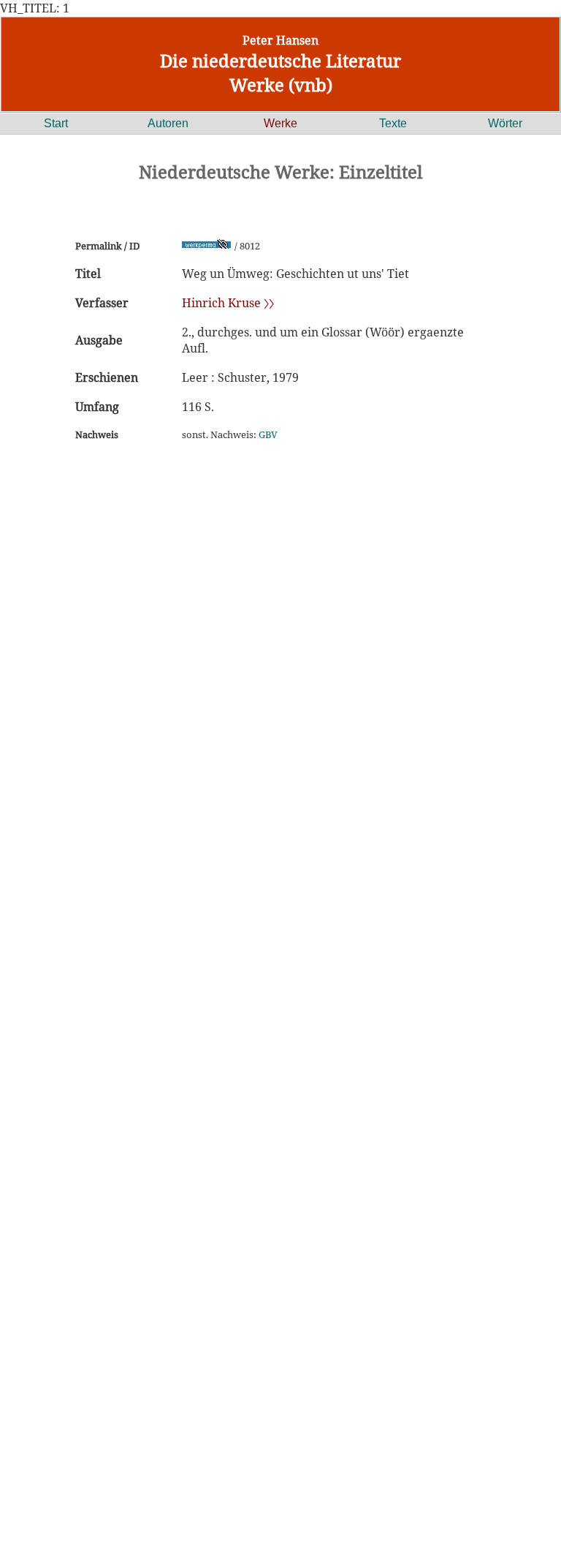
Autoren (168, 123)
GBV (268, 434)
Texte (393, 123)
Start (56, 123)
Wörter (505, 123)
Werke (280, 123)
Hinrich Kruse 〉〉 (228, 303)
